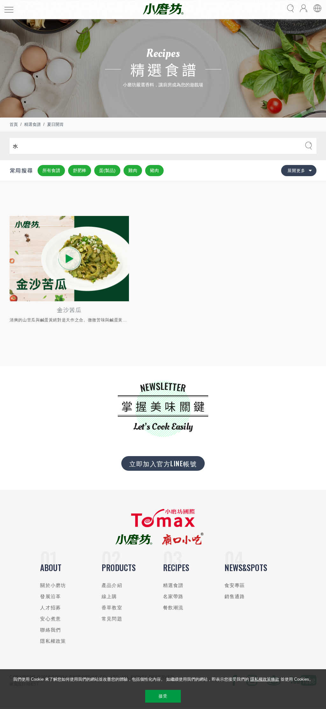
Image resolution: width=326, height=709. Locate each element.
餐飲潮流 (173, 607)
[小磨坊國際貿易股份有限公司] (163, 525)
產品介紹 (112, 585)
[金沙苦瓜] (69, 258)
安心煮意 (50, 618)
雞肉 (132, 170)
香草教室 (112, 607)
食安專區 (234, 585)
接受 (163, 696)
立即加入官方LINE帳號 (163, 463)
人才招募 (50, 607)
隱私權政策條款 (264, 679)
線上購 (109, 596)
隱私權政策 (53, 641)
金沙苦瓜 (69, 309)
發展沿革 (50, 596)
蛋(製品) (107, 170)
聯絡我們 (50, 630)
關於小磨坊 (53, 585)
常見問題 (112, 618)
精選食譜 (32, 124)
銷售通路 (234, 596)
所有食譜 (51, 170)
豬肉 (154, 170)
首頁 (14, 124)
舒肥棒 (79, 170)
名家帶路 (173, 596)
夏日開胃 (55, 124)
